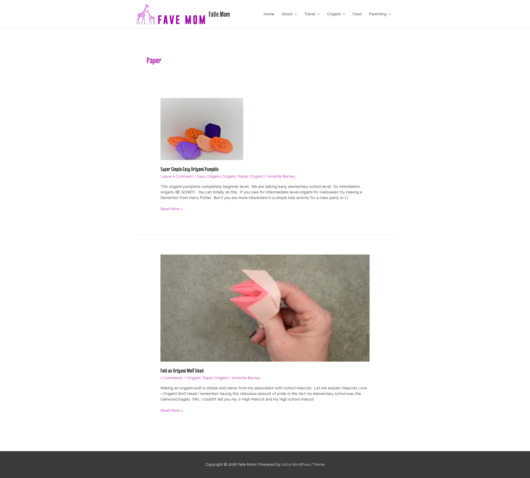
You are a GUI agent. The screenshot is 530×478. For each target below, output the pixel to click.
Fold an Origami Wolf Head (182, 371)
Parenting (377, 14)
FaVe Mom (219, 14)
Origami (334, 14)
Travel (309, 14)
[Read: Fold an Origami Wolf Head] (265, 308)
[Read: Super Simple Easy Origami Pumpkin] (201, 129)
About (287, 14)
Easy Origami (208, 176)
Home (269, 14)
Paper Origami (250, 176)
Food (357, 14)
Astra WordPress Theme (303, 464)
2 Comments (171, 378)
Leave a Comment (176, 176)
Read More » (171, 209)
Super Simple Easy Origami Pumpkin (189, 169)
